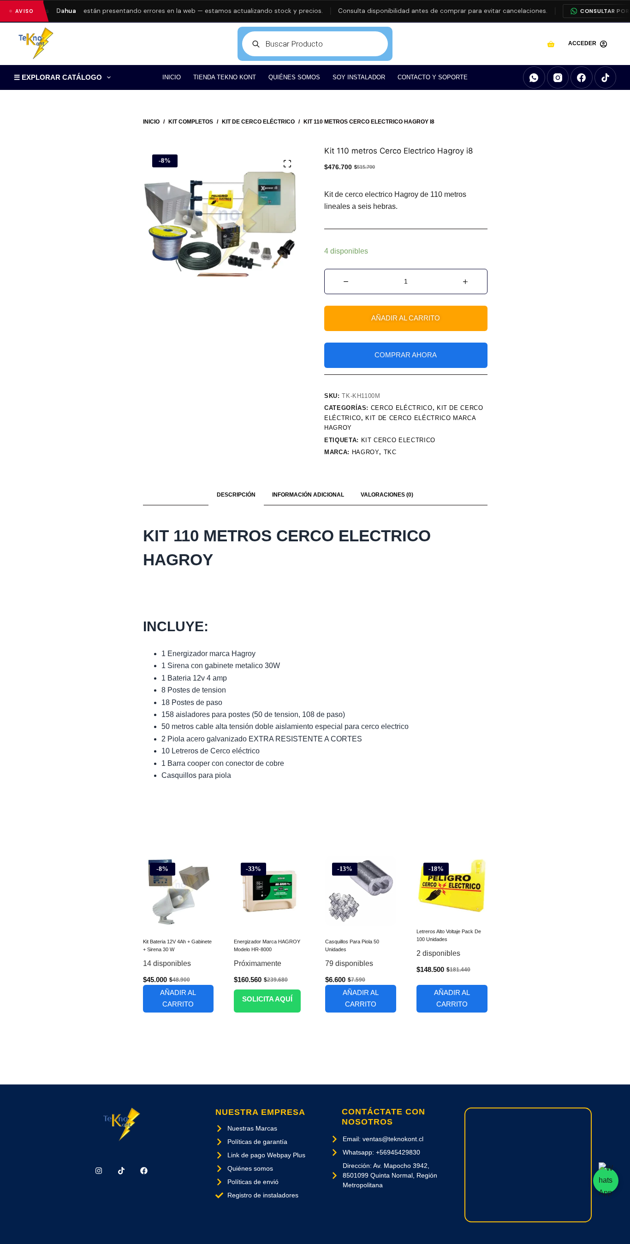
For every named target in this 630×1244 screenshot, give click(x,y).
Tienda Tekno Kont (224, 77)
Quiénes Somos (294, 77)
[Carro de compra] (550, 44)
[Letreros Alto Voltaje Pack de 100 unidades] (451, 886)
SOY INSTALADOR (359, 77)
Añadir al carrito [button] (178, 998)
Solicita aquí (267, 999)
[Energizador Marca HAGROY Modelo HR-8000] (269, 891)
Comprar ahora (405, 355)
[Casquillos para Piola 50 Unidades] (360, 891)
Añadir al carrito (405, 318)
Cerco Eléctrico (402, 407)
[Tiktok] (121, 1171)
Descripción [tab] (236, 495)
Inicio (171, 77)
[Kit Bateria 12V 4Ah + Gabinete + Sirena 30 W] (178, 891)
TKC (390, 452)
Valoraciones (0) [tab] (387, 495)
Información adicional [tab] (308, 495)
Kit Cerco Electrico (398, 440)
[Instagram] (558, 77)
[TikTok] (605, 77)
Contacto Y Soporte (433, 77)
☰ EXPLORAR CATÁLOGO (58, 77)
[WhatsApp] (534, 77)
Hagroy (366, 452)
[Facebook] (582, 77)
